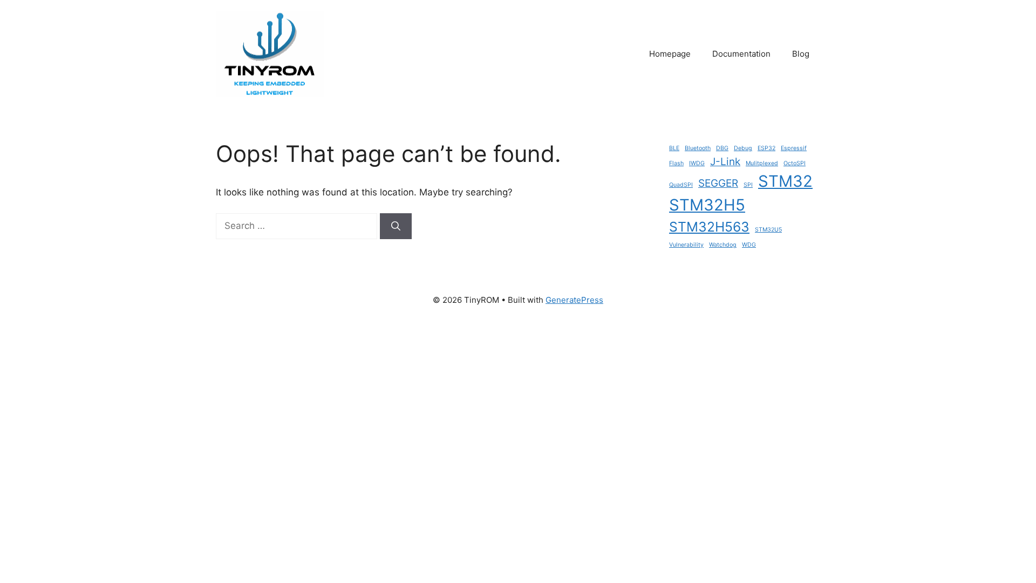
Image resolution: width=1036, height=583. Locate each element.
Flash (676, 163)
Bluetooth (698, 148)
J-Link (725, 161)
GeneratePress (574, 300)
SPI (748, 184)
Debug (743, 148)
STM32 (785, 181)
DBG (722, 148)
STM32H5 (707, 204)
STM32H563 (709, 227)
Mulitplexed (762, 163)
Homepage (670, 54)
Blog (800, 54)
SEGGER (718, 183)
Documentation (741, 54)
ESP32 (766, 148)
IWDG (697, 163)
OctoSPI (794, 163)
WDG (749, 244)
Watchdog (723, 244)
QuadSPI (681, 184)
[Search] (396, 226)
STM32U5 (768, 229)
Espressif (794, 148)
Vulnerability (686, 244)
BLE (674, 148)
